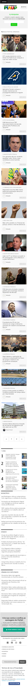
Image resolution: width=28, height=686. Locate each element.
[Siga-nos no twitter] (20, 642)
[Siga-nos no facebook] (8, 642)
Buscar (14, 24)
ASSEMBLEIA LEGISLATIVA (8, 647)
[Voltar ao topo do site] (25, 377)
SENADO (4, 656)
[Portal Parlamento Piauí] (11, 7)
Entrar (4, 1)
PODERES (4, 653)
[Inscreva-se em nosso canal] (12, 642)
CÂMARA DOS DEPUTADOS (8, 649)
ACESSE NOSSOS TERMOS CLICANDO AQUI (13, 679)
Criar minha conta (14, 629)
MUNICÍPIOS (5, 651)
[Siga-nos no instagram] (16, 642)
